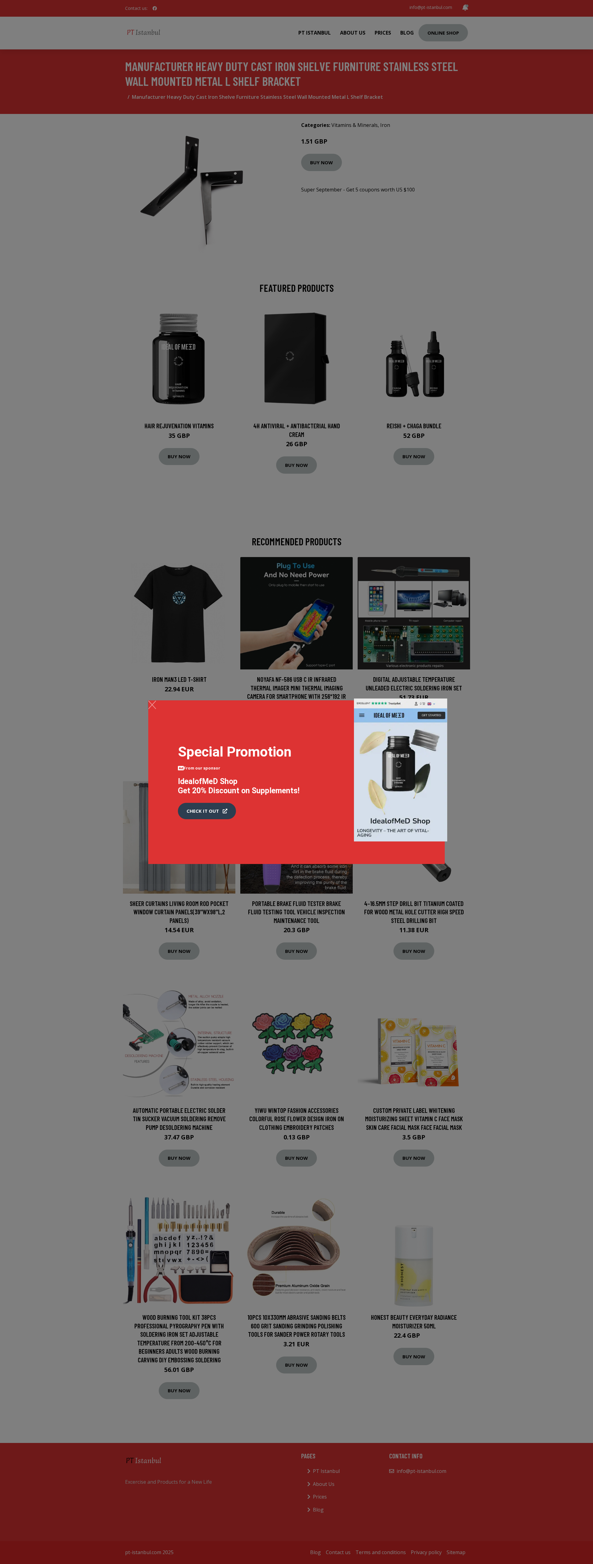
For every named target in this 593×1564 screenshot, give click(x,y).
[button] (207, 811)
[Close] (152, 704)
